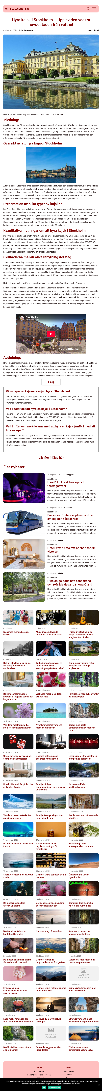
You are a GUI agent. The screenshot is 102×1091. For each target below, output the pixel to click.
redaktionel (93, 30)
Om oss (69, 1075)
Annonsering (69, 1071)
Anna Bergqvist (67, 475)
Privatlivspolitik (54, 1087)
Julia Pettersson (26, 30)
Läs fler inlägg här (51, 457)
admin (60, 540)
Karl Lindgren (66, 508)
